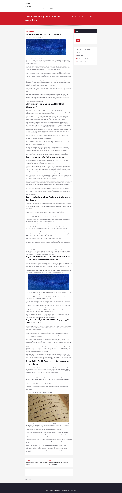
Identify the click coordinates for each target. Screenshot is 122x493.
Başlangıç (41, 3)
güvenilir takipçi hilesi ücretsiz (52, 3)
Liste (62, 3)
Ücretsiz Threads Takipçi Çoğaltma (46, 8)
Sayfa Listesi (67, 3)
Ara (77, 31)
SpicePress (66, 490)
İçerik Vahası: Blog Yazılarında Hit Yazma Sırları (86, 16)
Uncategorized (40, 37)
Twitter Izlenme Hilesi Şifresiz (79, 3)
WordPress (57, 490)
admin (30, 37)
